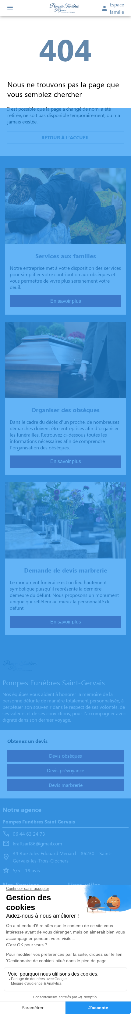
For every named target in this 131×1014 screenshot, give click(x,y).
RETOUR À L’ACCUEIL (65, 137)
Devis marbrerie (66, 785)
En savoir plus (65, 301)
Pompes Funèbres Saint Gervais (38, 821)
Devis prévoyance (65, 770)
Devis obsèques (65, 755)
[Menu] (10, 8)
